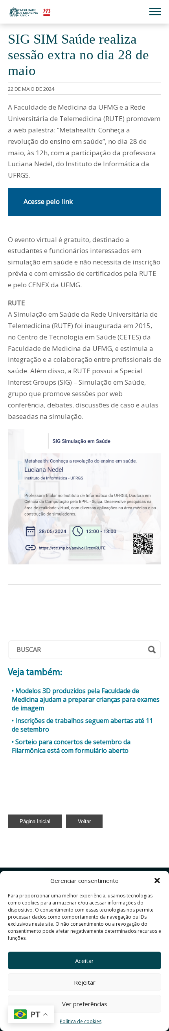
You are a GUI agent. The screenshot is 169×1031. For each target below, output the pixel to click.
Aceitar (84, 961)
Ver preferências (84, 1004)
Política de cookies (80, 1021)
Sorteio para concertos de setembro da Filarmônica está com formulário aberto (71, 746)
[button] (157, 880)
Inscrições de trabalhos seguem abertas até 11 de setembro (82, 725)
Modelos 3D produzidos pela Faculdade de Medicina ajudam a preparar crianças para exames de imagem (86, 699)
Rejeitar (85, 982)
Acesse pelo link (48, 201)
